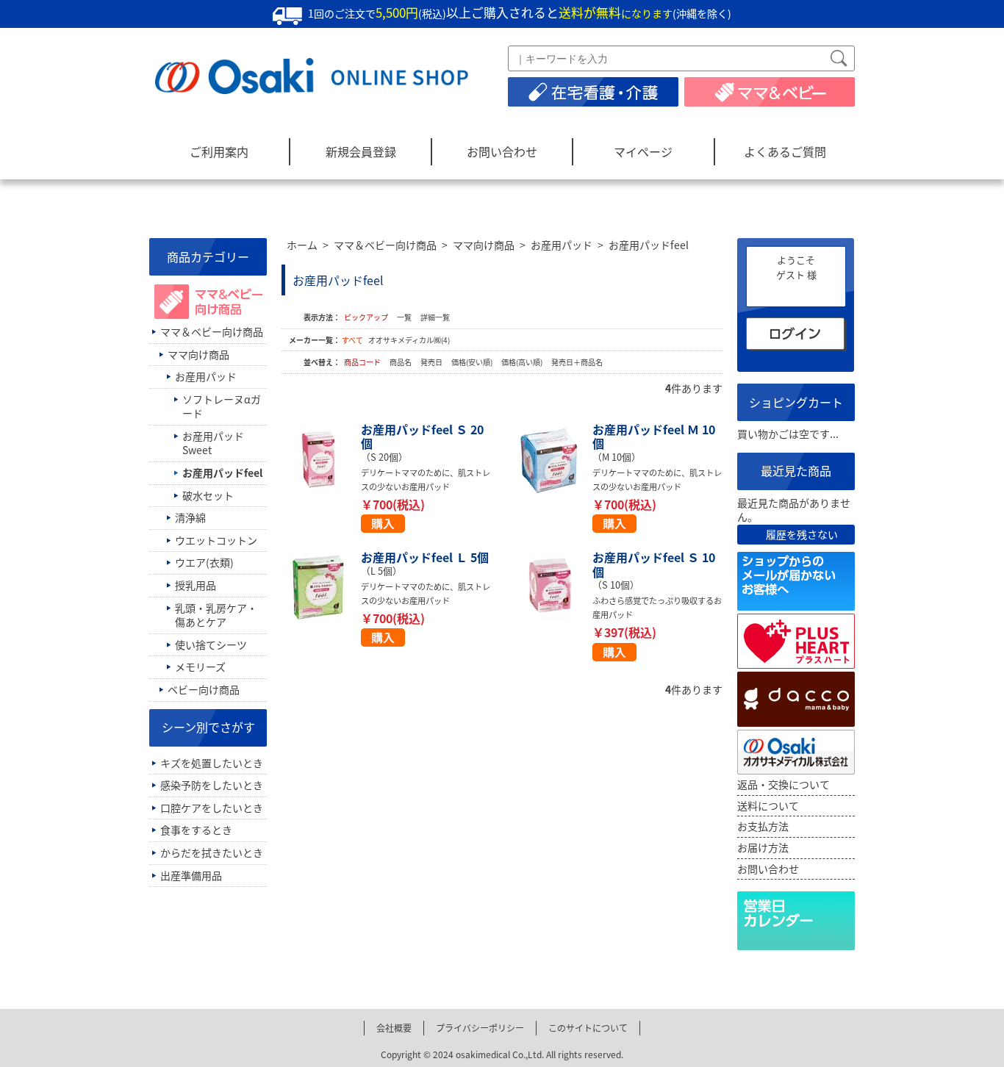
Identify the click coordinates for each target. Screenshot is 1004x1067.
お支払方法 (763, 826)
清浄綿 (190, 517)
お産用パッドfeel (649, 244)
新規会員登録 (361, 151)
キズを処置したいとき (211, 762)
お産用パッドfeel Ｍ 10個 (653, 436)
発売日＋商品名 (577, 361)
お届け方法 (763, 847)
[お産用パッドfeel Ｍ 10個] (552, 459)
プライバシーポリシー (480, 1027)
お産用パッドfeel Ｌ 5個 (425, 557)
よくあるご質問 (785, 151)
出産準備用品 (191, 875)
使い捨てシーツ (211, 644)
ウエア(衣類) (204, 562)
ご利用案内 (219, 151)
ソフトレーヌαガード (221, 406)
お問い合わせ (502, 151)
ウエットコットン (216, 540)
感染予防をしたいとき (211, 784)
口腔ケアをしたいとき (211, 807)
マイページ (643, 151)
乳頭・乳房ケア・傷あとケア (216, 615)
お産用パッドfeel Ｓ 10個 (653, 564)
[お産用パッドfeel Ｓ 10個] (552, 587)
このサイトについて (588, 1027)
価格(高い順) (522, 361)
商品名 (401, 361)
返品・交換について (783, 784)
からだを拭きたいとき (211, 852)
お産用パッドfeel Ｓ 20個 (422, 436)
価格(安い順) (472, 361)
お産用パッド (561, 244)
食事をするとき (196, 829)
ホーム (302, 244)
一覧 (404, 317)
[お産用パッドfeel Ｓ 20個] (321, 459)
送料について (768, 805)
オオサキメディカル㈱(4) (409, 339)
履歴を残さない (802, 535)
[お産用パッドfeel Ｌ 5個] (321, 587)
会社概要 (394, 1027)
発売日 (432, 361)
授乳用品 (195, 585)
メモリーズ (200, 666)
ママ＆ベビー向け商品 (385, 244)
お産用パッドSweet (213, 443)
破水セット (208, 495)
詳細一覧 (435, 317)
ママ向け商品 (483, 244)
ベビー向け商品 (204, 689)
